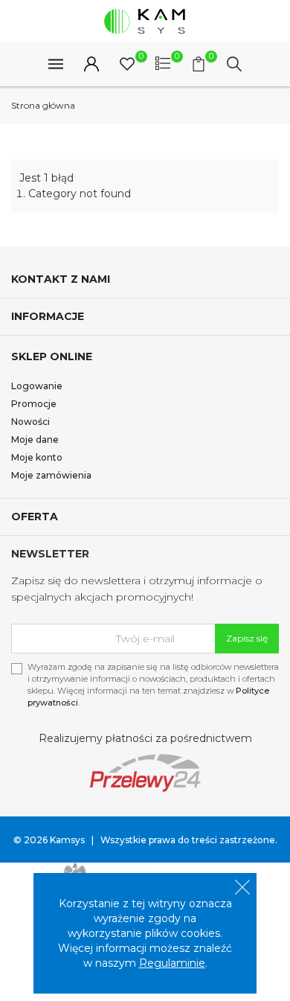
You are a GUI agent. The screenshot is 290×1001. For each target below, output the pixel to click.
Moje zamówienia (51, 475)
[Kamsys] (145, 21)
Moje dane (35, 439)
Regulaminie (172, 963)
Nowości (30, 421)
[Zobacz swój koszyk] (198, 64)
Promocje (34, 403)
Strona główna (43, 105)
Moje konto (36, 457)
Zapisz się (247, 638)
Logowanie (36, 385)
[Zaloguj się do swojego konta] (91, 64)
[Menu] (55, 64)
